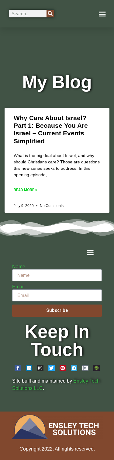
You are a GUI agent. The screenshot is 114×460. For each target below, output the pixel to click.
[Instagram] (40, 368)
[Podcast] (96, 368)
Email (18, 286)
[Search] (50, 13)
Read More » (25, 190)
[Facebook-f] (18, 368)
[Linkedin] (29, 368)
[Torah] (85, 368)
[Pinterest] (63, 368)
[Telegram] (74, 368)
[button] (102, 14)
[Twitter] (51, 368)
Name (18, 266)
